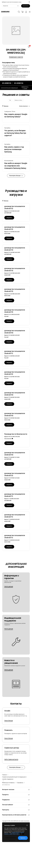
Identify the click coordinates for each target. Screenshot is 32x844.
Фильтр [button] (6, 106)
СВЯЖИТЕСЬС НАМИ (24, 87)
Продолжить (26, 5)
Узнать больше (8, 720)
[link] (29, 46)
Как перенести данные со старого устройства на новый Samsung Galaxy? (16, 72)
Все (10, 100)
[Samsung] (5, 11)
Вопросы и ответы (18, 100)
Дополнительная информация (9, 88)
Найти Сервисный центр (11, 759)
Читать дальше (8, 586)
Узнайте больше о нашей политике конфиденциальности (14, 833)
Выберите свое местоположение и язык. (12, 2)
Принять (22, 838)
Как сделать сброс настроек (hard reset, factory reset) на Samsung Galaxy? (16, 66)
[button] (16, 115)
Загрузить (9, 217)
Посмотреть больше (15, 767)
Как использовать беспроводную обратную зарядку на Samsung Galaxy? (15, 69)
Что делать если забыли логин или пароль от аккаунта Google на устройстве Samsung (15, 76)
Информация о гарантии (16, 57)
